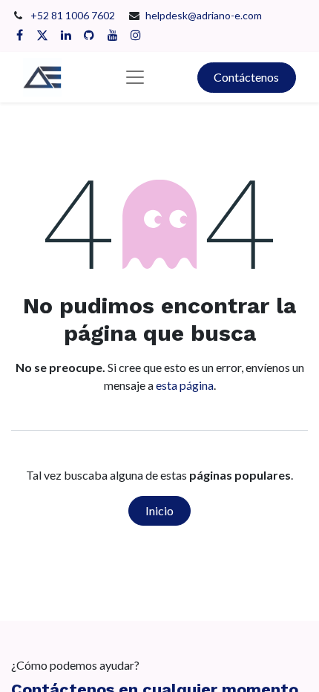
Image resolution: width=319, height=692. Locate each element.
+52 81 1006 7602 (73, 15)
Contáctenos (246, 77)
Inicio (159, 510)
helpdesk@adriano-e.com (203, 15)
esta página (185, 385)
